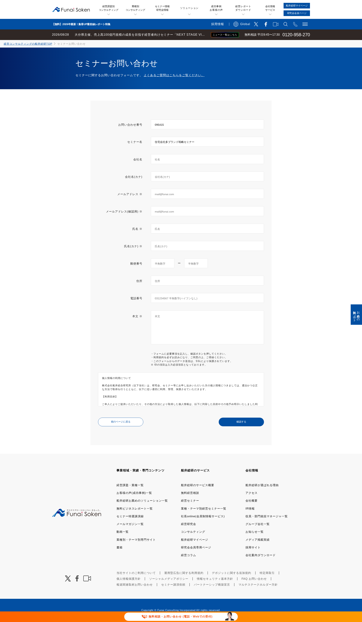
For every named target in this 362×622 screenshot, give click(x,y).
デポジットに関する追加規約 (231, 572)
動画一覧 (123, 531)
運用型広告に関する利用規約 (183, 572)
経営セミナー (190, 500)
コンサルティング (193, 531)
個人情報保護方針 (129, 578)
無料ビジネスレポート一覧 (135, 508)
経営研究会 (188, 524)
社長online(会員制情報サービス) (203, 516)
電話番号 (136, 298)
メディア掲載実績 (257, 539)
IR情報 (250, 508)
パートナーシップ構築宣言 (212, 584)
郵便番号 (136, 263)
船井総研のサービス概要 (197, 485)
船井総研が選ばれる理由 (262, 485)
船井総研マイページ (194, 539)
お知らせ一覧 (254, 531)
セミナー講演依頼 (173, 584)
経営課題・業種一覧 (130, 485)
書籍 (120, 547)
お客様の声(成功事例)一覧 (134, 492)
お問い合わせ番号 (130, 124)
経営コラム (188, 555)
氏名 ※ (137, 228)
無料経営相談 (190, 492)
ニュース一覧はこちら (225, 34)
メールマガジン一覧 (130, 524)
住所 (139, 281)
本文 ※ (137, 316)
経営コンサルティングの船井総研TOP (28, 43)
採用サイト (253, 547)
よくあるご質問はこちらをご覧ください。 (174, 75)
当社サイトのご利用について (136, 572)
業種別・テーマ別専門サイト (136, 539)
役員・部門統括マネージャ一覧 (266, 516)
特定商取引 (267, 572)
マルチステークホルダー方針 (258, 584)
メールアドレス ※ (129, 194)
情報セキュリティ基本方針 (215, 578)
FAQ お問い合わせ (254, 578)
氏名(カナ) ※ (133, 246)
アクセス (251, 492)
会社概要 (251, 500)
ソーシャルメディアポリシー (168, 578)
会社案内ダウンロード (260, 555)
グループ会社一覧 (257, 524)
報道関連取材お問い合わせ (135, 584)
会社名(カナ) (133, 176)
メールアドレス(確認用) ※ (124, 211)
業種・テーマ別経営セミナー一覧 (203, 508)
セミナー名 (134, 141)
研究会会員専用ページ (196, 547)
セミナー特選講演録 (130, 516)
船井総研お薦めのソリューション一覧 (142, 500)
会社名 (137, 159)
